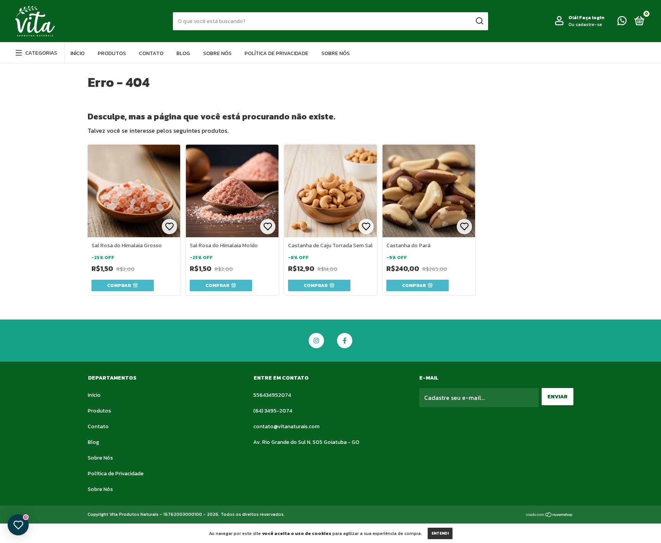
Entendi (440, 533)
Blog (183, 53)
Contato (151, 53)
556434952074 (272, 395)
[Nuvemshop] (549, 515)
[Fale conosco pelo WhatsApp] (622, 22)
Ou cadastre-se (585, 24)
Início (77, 53)
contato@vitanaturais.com (286, 426)
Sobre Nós (217, 53)
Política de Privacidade (276, 53)
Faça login (591, 17)
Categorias (41, 53)
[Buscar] (479, 21)
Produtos (112, 53)
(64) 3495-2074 (272, 411)
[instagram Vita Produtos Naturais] (316, 340)
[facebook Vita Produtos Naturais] (344, 340)
